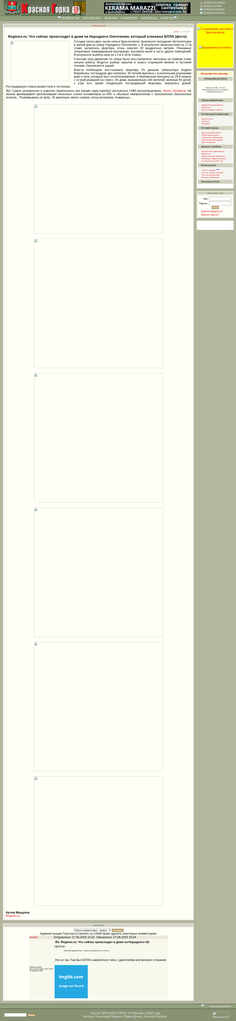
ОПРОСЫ (149, 18)
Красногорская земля (211, 133)
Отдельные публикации (212, 137)
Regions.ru (13, 915)
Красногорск (207, 119)
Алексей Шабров (155, 1016)
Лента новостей (99, 26)
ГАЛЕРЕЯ (129, 18)
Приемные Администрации (213, 159)
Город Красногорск (209, 135)
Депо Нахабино (208, 142)
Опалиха (205, 121)
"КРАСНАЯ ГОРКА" (114, 1013)
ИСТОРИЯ (92, 18)
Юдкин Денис (133, 1016)
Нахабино (206, 124)
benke (34, 937)
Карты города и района (212, 110)
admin (176, 32)
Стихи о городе (210, 170)
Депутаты (205, 107)
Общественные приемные (213, 156)
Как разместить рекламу (214, 73)
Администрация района (212, 105)
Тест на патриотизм (210, 175)
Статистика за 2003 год (212, 161)
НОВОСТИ (71, 18)
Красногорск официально (213, 151)
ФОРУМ (111, 18)
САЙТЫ (167, 18)
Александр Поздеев (108, 1016)
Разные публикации (210, 177)
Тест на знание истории (212, 173)
